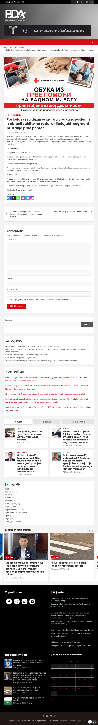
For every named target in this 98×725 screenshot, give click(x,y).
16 (91, 680)
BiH (6, 489)
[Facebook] (9, 198)
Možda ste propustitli (18, 529)
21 (79, 684)
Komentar (11, 240)
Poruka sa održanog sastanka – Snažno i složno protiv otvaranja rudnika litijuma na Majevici (26, 214)
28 (79, 689)
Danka (7, 378)
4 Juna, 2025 (67, 446)
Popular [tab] (18, 421)
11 (60, 680)
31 (54, 693)
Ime (9, 268)
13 (72, 680)
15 (85, 680)
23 (91, 684)
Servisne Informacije (13, 513)
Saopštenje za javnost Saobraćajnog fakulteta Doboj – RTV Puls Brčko (32, 407)
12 (66, 680)
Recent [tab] (47, 421)
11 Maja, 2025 (22, 475)
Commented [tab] (78, 421)
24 (54, 689)
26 (66, 689)
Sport (7, 516)
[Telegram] (27, 198)
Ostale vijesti (10, 504)
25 (60, 689)
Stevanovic (22, 133)
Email (9, 279)
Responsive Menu (91, 2)
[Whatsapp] (18, 198)
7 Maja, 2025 (67, 472)
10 (54, 680)
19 (66, 684)
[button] (92, 722)
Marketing (9, 501)
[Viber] (23, 198)
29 (85, 689)
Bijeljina (20, 429)
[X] (13, 198)
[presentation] (89, 529)
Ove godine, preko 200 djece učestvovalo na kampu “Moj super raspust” (30, 435)
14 (79, 680)
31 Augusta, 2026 (11, 569)
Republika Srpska (14, 115)
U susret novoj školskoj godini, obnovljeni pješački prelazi (27, 355)
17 (54, 684)
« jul (52, 699)
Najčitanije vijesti (16, 654)
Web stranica (12, 289)
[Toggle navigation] (7, 42)
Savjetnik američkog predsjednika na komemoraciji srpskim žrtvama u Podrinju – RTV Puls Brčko (42, 399)
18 (60, 684)
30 (91, 689)
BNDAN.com (25, 721)
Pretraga (8, 320)
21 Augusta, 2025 (23, 443)
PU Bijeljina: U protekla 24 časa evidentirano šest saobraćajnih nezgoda (32, 346)
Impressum (54, 721)
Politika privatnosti (39, 721)
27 (72, 689)
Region (8, 507)
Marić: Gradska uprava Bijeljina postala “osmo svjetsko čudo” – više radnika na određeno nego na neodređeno (77, 437)
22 (85, 684)
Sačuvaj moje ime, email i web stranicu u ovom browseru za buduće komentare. (40, 300)
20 (72, 684)
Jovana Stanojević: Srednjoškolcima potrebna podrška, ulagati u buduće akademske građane (41, 361)
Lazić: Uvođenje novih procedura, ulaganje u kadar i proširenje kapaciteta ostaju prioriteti (51, 394)
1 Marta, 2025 (12, 133)
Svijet (7, 519)
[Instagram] (32, 198)
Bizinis (7, 495)
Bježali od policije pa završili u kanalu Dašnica (71, 212)
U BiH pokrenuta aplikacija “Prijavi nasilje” (21, 358)
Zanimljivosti (10, 522)
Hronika (8, 498)
